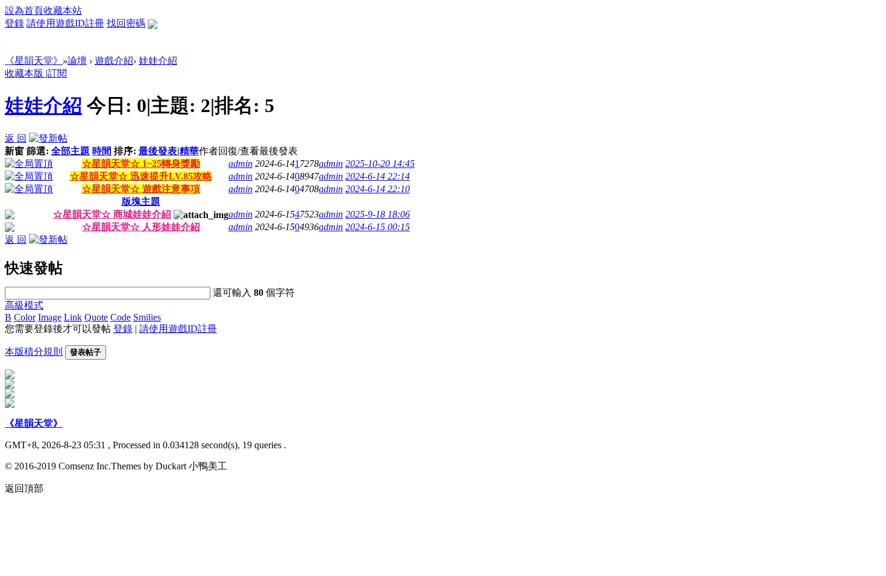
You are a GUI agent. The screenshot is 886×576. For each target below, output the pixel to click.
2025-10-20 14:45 (380, 163)
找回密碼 (126, 23)
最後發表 (158, 151)
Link (73, 317)
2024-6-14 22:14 (377, 176)
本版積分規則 (34, 351)
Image (49, 317)
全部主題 (70, 151)
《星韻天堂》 (34, 60)
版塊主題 (141, 201)
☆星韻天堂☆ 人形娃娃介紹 (141, 227)
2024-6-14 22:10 (377, 189)
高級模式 (24, 305)
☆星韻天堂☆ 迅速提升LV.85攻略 (141, 176)
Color (25, 317)
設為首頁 (24, 10)
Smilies (147, 317)
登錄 (14, 23)
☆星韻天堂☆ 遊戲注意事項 (141, 189)
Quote (96, 317)
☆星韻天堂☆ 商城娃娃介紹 (112, 214)
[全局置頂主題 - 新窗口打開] (29, 163)
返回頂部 (24, 488)
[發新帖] (48, 138)
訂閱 (57, 73)
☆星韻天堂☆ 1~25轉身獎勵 (141, 163)
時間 (102, 151)
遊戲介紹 (114, 60)
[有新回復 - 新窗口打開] (9, 216)
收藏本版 (25, 73)
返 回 (16, 138)
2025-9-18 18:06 (377, 214)
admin (240, 163)
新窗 (14, 151)
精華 (189, 151)
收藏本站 (62, 10)
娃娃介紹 (158, 60)
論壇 (77, 60)
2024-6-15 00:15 (377, 227)
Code (120, 317)
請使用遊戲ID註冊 (65, 23)
